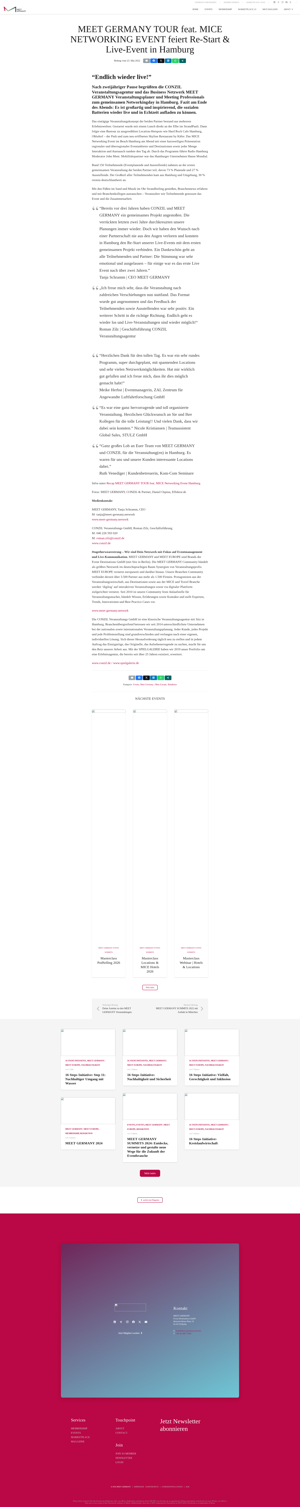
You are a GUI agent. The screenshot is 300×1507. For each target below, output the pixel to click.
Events (136, 684)
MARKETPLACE (80, 1437)
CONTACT (121, 1432)
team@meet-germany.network (188, 1331)
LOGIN (119, 1462)
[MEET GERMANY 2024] (88, 1110)
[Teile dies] (153, 61)
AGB (187, 1487)
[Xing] (278, 2)
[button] (292, 9)
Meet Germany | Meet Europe (153, 684)
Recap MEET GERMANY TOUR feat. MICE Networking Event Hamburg (153, 483)
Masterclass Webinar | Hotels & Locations (191, 962)
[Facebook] (286, 2)
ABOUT (119, 1428)
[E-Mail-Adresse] (146, 1322)
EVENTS (76, 1432)
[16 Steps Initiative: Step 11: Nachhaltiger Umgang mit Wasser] (88, 1042)
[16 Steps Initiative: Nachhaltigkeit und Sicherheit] (150, 1042)
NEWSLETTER (123, 1458)
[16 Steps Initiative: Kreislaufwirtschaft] (212, 1106)
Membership (72, 1133)
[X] (290, 2)
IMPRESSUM (139, 1487)
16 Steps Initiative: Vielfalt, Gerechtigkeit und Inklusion (209, 1077)
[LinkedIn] (274, 2)
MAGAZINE (78, 1441)
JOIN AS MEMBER (125, 1453)
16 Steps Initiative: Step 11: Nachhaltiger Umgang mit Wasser (85, 1079)
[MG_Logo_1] (15, 9)
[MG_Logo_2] (130, 1307)
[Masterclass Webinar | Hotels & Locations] (191, 827)
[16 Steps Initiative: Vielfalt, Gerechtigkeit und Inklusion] (212, 1042)
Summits (109, 952)
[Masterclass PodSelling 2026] (109, 827)
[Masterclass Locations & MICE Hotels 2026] (150, 827)
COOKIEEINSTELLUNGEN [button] (172, 1487)
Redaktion (172, 684)
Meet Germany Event (108, 948)
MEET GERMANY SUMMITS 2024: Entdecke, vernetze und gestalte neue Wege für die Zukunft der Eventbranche (147, 1147)
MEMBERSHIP (79, 1428)
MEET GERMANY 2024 (83, 1143)
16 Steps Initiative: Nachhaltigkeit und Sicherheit (149, 1077)
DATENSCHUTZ (152, 1487)
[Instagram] (282, 2)
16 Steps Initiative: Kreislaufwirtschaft (203, 1141)
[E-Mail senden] (146, 61)
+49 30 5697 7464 (183, 1334)
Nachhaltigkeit (90, 1065)
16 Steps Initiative (75, 1061)
